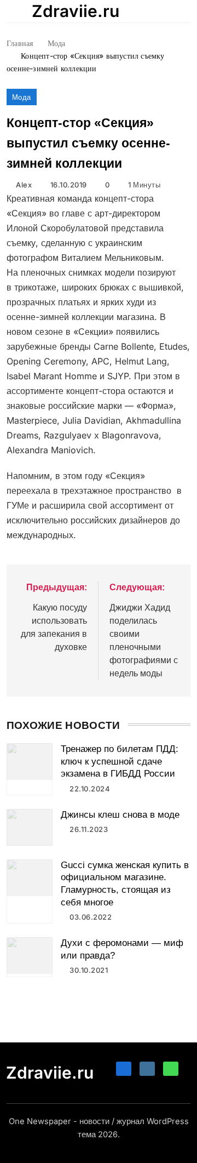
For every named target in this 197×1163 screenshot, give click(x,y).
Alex (24, 184)
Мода (21, 97)
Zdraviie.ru (75, 11)
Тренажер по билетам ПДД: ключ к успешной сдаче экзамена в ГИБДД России (119, 761)
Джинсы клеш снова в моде (120, 814)
